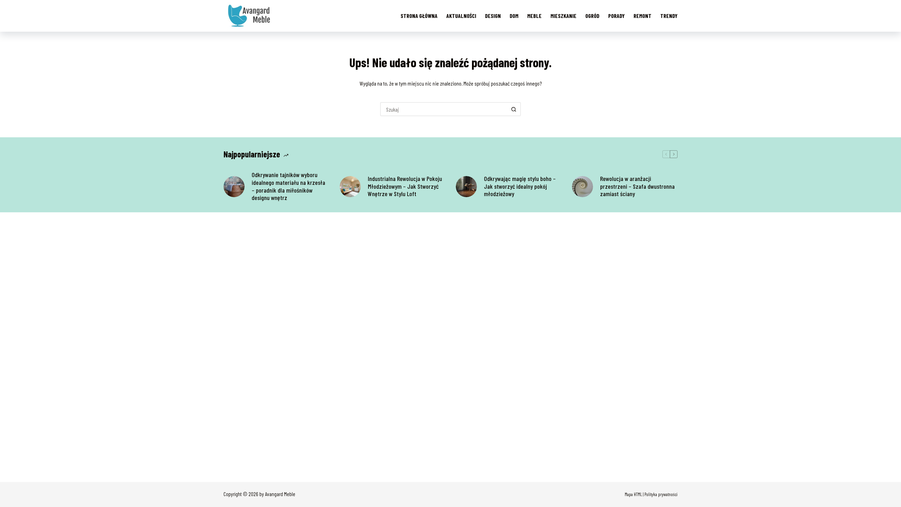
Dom (514, 15)
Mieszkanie (563, 15)
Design (493, 15)
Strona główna (419, 15)
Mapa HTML (633, 494)
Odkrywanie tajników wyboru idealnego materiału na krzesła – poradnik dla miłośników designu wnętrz (288, 186)
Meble (534, 15)
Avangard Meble (280, 494)
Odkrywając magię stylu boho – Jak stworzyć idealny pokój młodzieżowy (520, 186)
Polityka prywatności (661, 494)
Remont (642, 15)
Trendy (669, 15)
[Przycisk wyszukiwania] (514, 109)
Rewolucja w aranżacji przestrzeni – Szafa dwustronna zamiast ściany (637, 186)
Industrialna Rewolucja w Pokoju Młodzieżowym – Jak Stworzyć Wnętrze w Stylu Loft (405, 186)
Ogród (592, 15)
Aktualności (461, 15)
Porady (616, 15)
